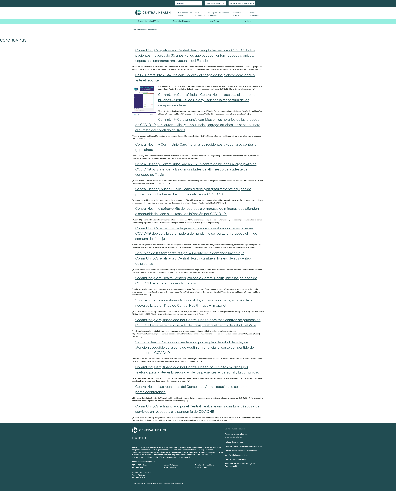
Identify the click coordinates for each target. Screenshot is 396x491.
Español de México (215, 3)
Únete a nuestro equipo (235, 429)
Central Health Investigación (237, 459)
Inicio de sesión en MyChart (242, 3)
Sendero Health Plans (204, 465)
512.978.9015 (170, 467)
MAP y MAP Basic (139, 465)
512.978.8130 (138, 467)
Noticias (247, 21)
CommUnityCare (171, 465)
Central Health (154, 12)
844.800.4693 (202, 467)
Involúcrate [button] (214, 21)
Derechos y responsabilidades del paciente (243, 446)
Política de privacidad (234, 442)
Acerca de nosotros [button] (181, 21)
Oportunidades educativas (236, 455)
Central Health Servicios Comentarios (241, 450)
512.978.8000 (138, 477)
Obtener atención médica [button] (149, 21)
